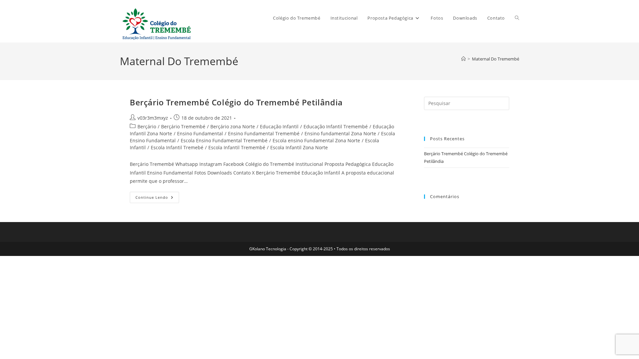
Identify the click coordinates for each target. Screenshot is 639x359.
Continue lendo (157, 198)
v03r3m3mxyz (152, 118)
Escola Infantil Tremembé (236, 147)
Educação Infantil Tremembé (336, 126)
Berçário (146, 126)
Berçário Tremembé (183, 126)
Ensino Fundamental (200, 133)
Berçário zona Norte (232, 126)
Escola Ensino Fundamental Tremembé (224, 140)
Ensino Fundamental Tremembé (264, 133)
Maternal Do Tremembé (495, 59)
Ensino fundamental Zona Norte (340, 133)
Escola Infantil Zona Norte (299, 147)
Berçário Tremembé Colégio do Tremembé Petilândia (236, 102)
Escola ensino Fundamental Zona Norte (316, 140)
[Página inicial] (463, 59)
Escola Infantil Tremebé (177, 147)
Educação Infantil (279, 126)
